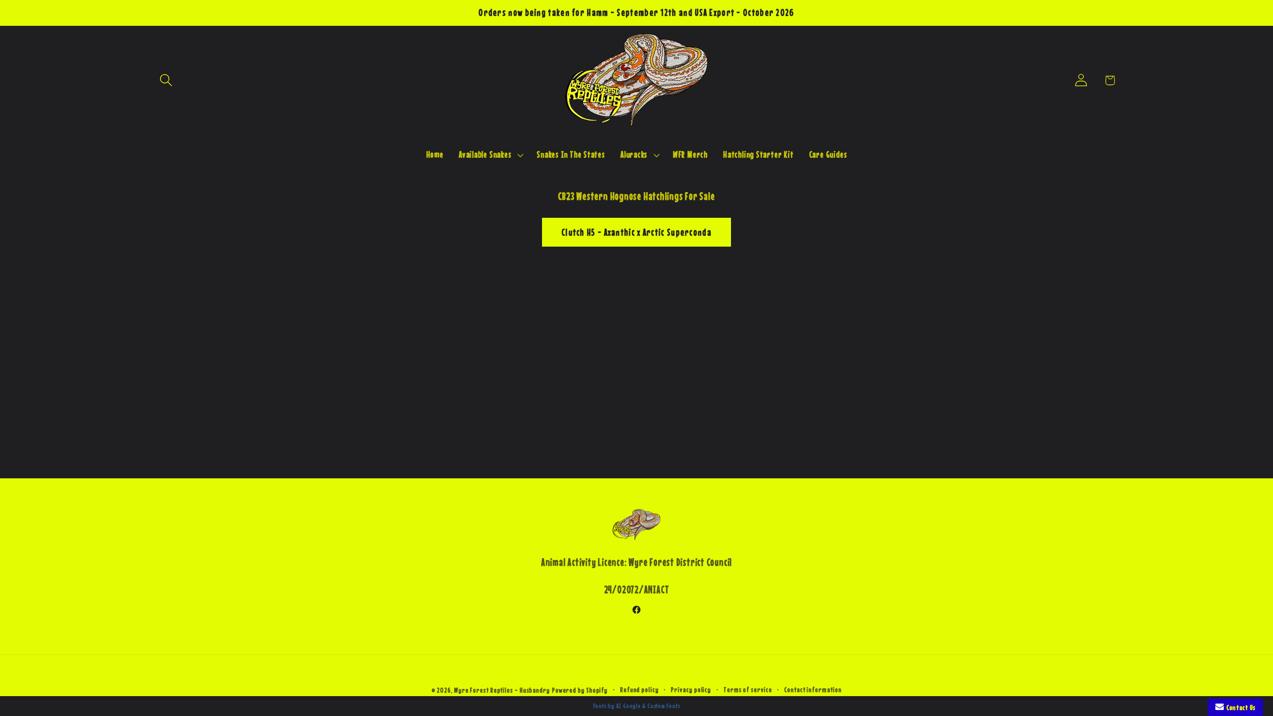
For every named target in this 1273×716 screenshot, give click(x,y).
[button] (166, 80)
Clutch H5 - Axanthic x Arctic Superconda (636, 232)
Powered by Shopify (580, 690)
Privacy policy (691, 690)
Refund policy (639, 690)
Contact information (812, 690)
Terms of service (748, 690)
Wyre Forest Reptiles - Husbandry (502, 690)
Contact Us (1240, 707)
